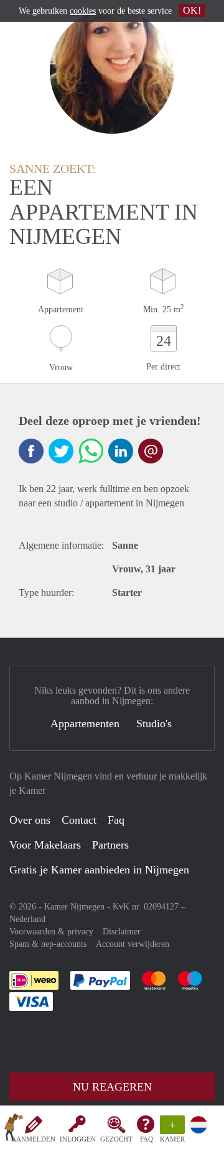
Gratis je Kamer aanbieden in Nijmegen (99, 869)
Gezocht (116, 1139)
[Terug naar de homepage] (13, 1129)
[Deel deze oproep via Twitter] (61, 451)
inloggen (78, 1139)
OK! (192, 10)
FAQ (146, 1139)
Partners (110, 845)
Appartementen (84, 723)
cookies (83, 11)
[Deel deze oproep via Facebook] (31, 451)
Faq (116, 820)
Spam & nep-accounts (47, 944)
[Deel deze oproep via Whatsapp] (90, 451)
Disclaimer (122, 931)
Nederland (27, 919)
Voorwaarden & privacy (51, 931)
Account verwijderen (132, 944)
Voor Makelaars (45, 845)
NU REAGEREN (112, 1087)
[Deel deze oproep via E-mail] (150, 451)
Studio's (154, 723)
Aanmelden (33, 1139)
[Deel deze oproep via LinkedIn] (120, 451)
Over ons (29, 820)
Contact (79, 820)
